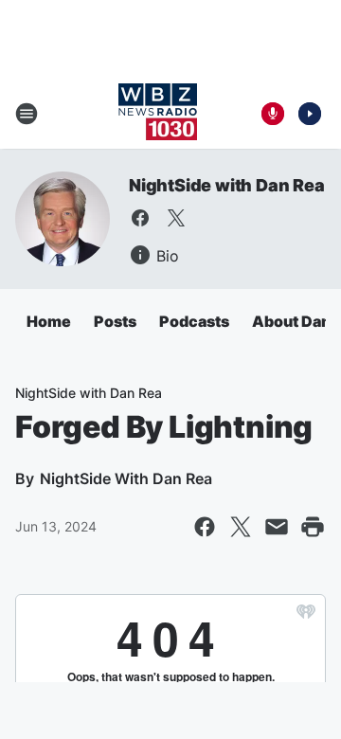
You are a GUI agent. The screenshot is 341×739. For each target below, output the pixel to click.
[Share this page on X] (240, 527)
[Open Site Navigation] (26, 113)
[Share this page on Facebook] (204, 527)
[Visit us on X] (176, 218)
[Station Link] (157, 113)
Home (49, 321)
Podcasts (194, 321)
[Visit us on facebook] (140, 218)
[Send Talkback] (272, 113)
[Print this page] (312, 527)
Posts (115, 321)
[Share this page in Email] (276, 527)
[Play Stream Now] (309, 113)
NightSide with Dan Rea (227, 185)
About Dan (291, 321)
